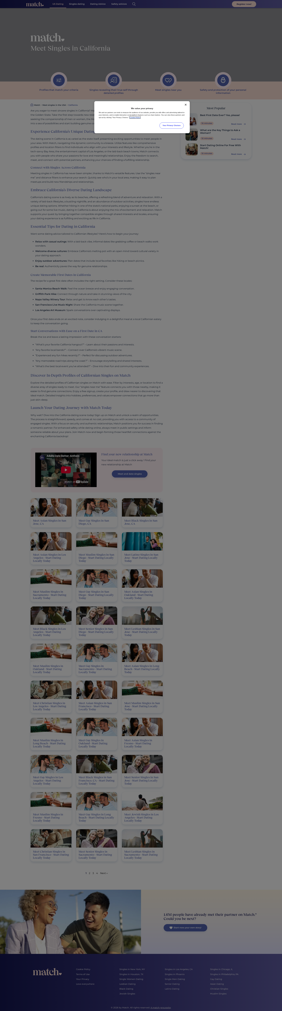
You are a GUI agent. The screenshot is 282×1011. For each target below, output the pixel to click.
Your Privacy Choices (172, 125)
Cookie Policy (135, 117)
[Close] (185, 104)
